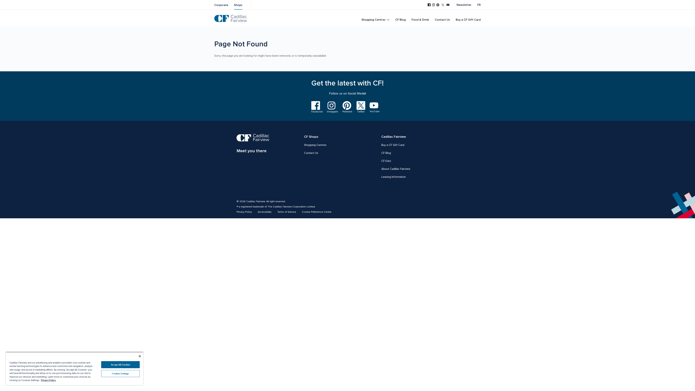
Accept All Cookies (120, 364)
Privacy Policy (48, 380)
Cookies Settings (120, 373)
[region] (74, 368)
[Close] (140, 356)
